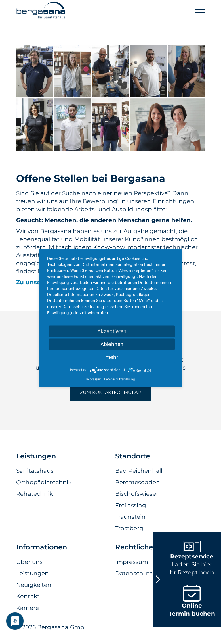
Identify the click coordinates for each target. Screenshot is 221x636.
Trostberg (129, 528)
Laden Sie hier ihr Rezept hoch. (191, 564)
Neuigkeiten (34, 584)
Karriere (27, 607)
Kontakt (27, 596)
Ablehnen (111, 344)
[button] (41, 12)
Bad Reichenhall (138, 470)
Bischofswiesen (137, 493)
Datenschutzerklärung (119, 379)
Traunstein (130, 516)
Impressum (94, 379)
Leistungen (32, 573)
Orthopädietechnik (44, 482)
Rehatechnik (34, 493)
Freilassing (130, 505)
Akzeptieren (112, 331)
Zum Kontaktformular (110, 392)
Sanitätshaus (35, 470)
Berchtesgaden (137, 482)
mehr (112, 357)
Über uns (29, 561)
